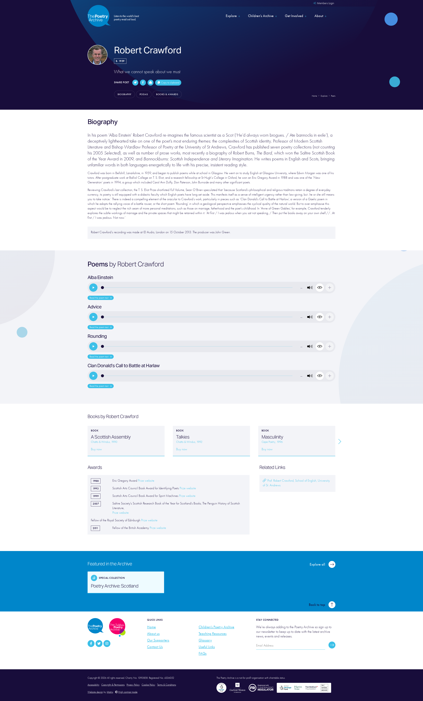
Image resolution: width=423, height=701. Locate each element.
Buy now (96, 449)
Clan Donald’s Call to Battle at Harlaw (124, 366)
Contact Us (155, 647)
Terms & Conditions (166, 684)
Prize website (146, 480)
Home (151, 627)
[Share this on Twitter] (135, 83)
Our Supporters (158, 640)
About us (153, 633)
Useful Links (207, 647)
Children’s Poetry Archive (216, 627)
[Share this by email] (151, 83)
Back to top (317, 605)
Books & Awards (167, 94)
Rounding (97, 336)
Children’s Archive (261, 16)
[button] (310, 287)
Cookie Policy (148, 684)
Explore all (317, 564)
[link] (93, 287)
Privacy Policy (133, 684)
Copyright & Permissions (113, 684)
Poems (144, 94)
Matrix (110, 692)
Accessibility (93, 684)
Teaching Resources (213, 633)
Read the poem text (99, 297)
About (318, 16)
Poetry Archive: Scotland (114, 586)
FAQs (203, 653)
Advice (94, 307)
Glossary (205, 640)
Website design (95, 692)
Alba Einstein (100, 277)
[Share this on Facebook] (143, 83)
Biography (124, 94)
